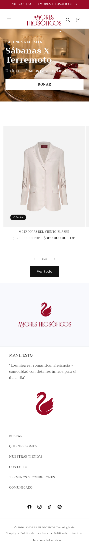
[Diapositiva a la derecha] (55, 259)
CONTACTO (18, 467)
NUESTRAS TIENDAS (26, 456)
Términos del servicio (47, 540)
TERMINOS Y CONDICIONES (32, 477)
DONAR (44, 84)
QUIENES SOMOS (23, 446)
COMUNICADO (21, 487)
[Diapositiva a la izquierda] (34, 259)
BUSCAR (16, 436)
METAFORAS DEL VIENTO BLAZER (44, 232)
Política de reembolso (35, 533)
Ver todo (44, 271)
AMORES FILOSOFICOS (40, 527)
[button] (9, 20)
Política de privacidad (68, 533)
